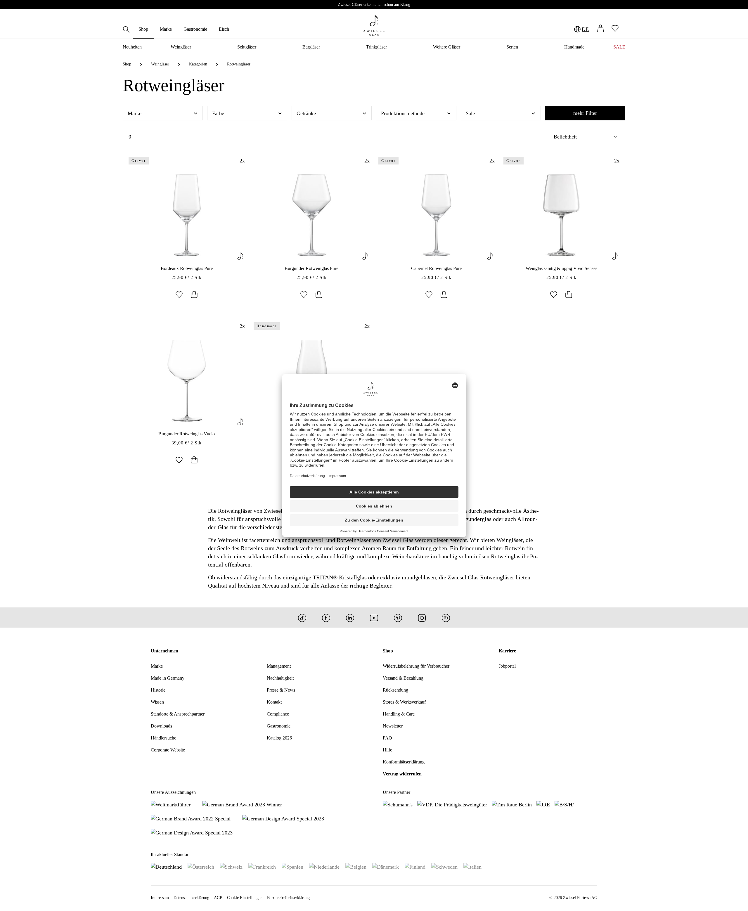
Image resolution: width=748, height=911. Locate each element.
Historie (158, 689)
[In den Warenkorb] (194, 295)
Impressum (160, 898)
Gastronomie (278, 725)
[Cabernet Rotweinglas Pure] (436, 215)
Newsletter (393, 725)
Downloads (161, 725)
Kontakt (274, 701)
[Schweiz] (231, 866)
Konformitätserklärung (404, 761)
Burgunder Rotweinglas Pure (311, 268)
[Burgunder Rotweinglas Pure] (311, 215)
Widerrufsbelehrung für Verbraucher (416, 666)
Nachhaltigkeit (280, 678)
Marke (157, 666)
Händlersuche (163, 737)
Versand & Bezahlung (403, 678)
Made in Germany (167, 678)
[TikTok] (302, 617)
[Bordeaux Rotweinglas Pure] (186, 215)
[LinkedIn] (350, 617)
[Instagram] (422, 617)
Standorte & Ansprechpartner (178, 713)
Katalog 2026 (279, 737)
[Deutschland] (166, 866)
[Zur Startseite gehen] (374, 25)
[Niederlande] (324, 866)
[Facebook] (326, 617)
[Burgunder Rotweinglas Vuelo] (186, 381)
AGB (218, 898)
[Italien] (472, 866)
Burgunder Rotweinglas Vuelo (186, 433)
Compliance (278, 713)
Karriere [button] (507, 650)
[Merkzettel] (615, 29)
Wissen (157, 701)
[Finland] (415, 866)
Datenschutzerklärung (191, 898)
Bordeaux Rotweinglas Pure (187, 268)
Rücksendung (395, 689)
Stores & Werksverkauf (404, 701)
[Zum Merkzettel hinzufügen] (179, 295)
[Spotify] (446, 617)
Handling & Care (399, 713)
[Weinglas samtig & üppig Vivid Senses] (561, 215)
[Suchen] (126, 30)
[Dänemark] (385, 866)
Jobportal (507, 666)
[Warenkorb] (625, 29)
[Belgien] (355, 866)
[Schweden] (444, 866)
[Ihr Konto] (600, 29)
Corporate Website (168, 749)
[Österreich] (201, 866)
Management (279, 666)
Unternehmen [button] (164, 650)
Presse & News (281, 689)
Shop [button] (388, 650)
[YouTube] (374, 617)
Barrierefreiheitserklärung (288, 898)
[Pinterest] (398, 617)
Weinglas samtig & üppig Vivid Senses (561, 268)
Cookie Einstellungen (244, 898)
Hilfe (387, 749)
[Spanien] (292, 866)
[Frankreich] (262, 866)
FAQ (387, 737)
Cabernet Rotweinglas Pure (436, 268)
